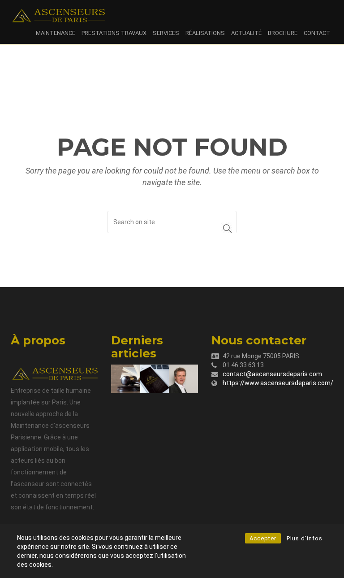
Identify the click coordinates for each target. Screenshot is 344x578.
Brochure (282, 33)
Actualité (246, 33)
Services (166, 33)
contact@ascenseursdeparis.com (272, 374)
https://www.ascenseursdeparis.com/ (278, 383)
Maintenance (55, 33)
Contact (317, 33)
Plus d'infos (304, 538)
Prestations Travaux (114, 33)
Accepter (262, 538)
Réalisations (205, 33)
